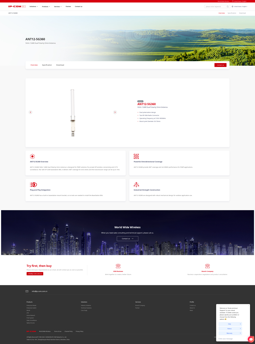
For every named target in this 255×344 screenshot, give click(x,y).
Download (60, 65)
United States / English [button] (239, 6)
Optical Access (31, 323)
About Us (192, 308)
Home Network (31, 315)
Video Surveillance (32, 320)
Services (57, 6)
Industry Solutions (86, 305)
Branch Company (140, 305)
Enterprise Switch (31, 308)
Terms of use (57, 331)
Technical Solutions (86, 308)
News (191, 310)
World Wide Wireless (223, 1)
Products (45, 6)
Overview (34, 65)
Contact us (78, 6)
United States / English (240, 1)
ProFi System (30, 318)
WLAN (28, 310)
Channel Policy (69, 331)
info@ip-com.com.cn (35, 274)
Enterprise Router (31, 305)
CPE (28, 313)
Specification (47, 65)
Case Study (84, 310)
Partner (68, 6)
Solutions (33, 6)
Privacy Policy (79, 331)
